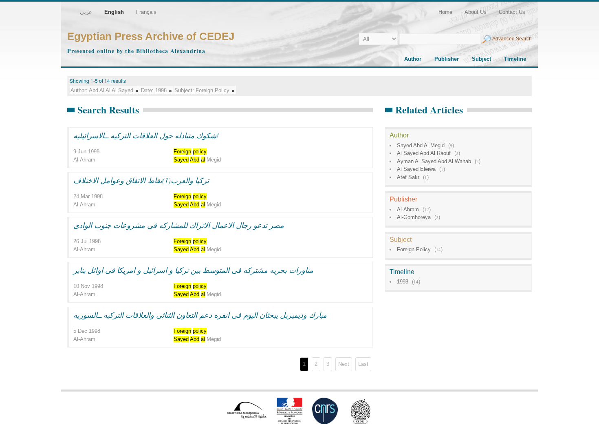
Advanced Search (512, 39)
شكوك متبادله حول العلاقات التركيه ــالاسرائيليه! (146, 135)
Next (343, 364)
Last (363, 364)
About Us (476, 12)
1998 (402, 282)
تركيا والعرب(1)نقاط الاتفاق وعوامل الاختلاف (141, 180)
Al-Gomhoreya (414, 217)
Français (146, 12)
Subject (481, 59)
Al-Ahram (408, 209)
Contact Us (512, 12)
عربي (86, 12)
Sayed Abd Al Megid (421, 145)
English (114, 12)
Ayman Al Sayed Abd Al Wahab (434, 161)
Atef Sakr (408, 177)
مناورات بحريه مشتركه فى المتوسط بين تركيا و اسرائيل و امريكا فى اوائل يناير (193, 270)
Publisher (446, 59)
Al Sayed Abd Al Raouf (424, 153)
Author (412, 59)
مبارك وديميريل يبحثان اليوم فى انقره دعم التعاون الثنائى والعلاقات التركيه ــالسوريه (200, 315)
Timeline (515, 59)
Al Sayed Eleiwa (416, 169)
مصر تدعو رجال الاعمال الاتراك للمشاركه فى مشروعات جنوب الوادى (178, 225)
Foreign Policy (414, 249)
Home (445, 12)
